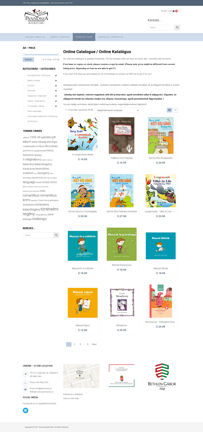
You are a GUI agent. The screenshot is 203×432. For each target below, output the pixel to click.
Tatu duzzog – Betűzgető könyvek (161, 322)
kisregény (44, 173)
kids (35, 173)
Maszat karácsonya (121, 265)
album (27, 141)
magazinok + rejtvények (36, 96)
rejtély (42, 191)
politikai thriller (32, 187)
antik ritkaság (39, 141)
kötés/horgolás (52, 178)
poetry (25, 187)
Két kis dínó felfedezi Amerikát (122, 211)
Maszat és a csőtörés (82, 268)
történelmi (29, 204)
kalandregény (43, 164)
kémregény (27, 178)
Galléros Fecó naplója (122, 158)
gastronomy (28, 151)
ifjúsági (38, 155)
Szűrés (28, 59)
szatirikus (34, 200)
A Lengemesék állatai (82, 154)
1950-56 (35, 137)
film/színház (51, 146)
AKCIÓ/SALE (32, 121)
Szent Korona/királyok (48, 200)
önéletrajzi (39, 219)
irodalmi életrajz (47, 160)
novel (39, 182)
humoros (28, 155)
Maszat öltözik (161, 268)
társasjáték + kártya (35, 106)
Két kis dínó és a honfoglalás (82, 211)
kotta (52, 173)
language (29, 182)
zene (51, 214)
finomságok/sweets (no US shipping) (42, 116)
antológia (52, 141)
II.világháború (32, 159)
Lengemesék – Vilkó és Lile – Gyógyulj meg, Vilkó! (169, 211)
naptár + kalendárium (36, 101)
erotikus (40, 146)
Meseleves (121, 325)
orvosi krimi (49, 182)
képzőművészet (39, 177)
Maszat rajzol (82, 325)
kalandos (28, 164)
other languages (34, 111)
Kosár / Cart (166, 11)
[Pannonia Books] (36, 17)
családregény (29, 146)
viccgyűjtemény (41, 215)
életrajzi (27, 219)
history (50, 150)
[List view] (175, 110)
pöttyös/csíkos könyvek (31, 191)
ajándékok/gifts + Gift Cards (38, 75)
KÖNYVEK (31, 91)
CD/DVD (30, 86)
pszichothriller (43, 187)
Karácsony (29, 168)
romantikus (31, 195)
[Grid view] (169, 110)
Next (94, 344)
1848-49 (26, 138)
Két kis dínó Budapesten (161, 158)
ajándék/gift (48, 137)
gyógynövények (40, 151)
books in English (33, 80)
